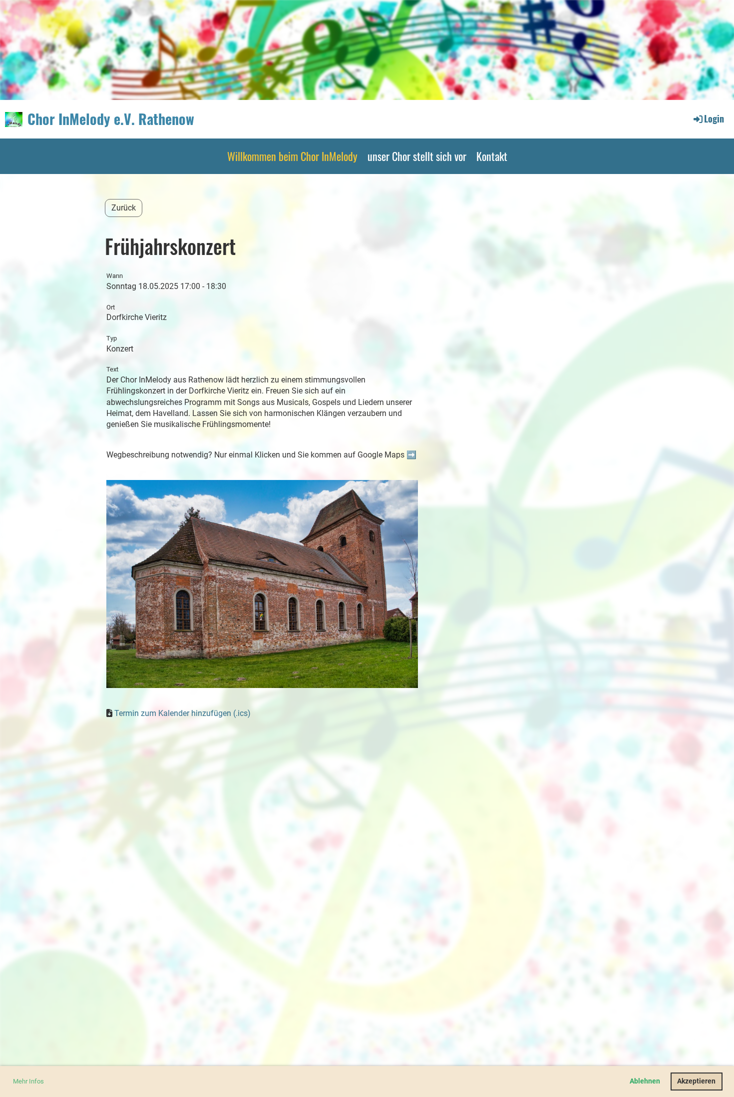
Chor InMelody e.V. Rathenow (110, 118)
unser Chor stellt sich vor (416, 156)
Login (714, 118)
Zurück (123, 207)
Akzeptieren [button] (696, 1081)
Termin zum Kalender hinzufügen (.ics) (182, 713)
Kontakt (491, 156)
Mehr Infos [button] (28, 1081)
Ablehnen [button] (645, 1081)
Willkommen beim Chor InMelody (292, 156)
